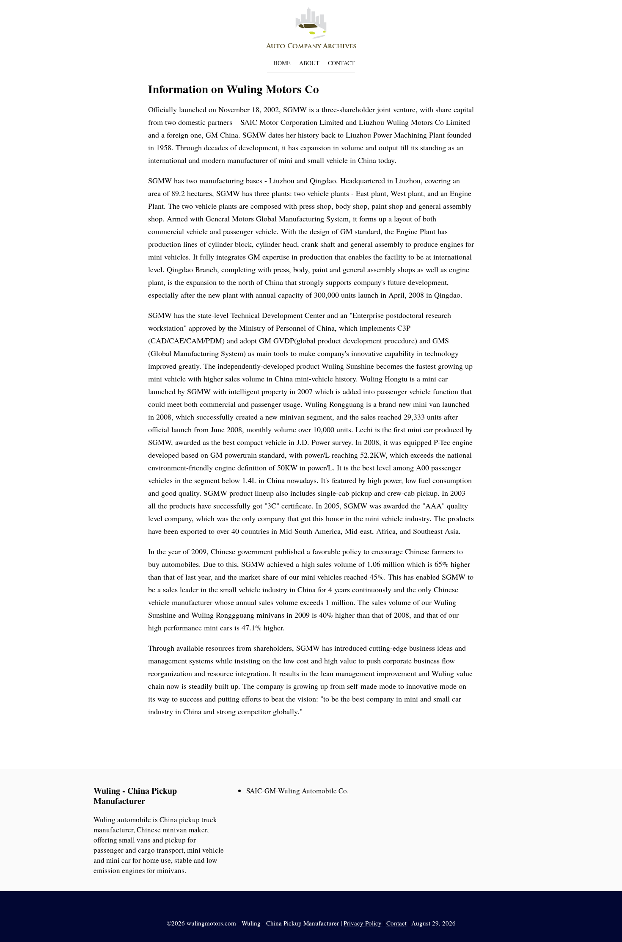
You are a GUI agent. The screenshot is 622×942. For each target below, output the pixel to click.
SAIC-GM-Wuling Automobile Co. (297, 791)
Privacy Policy (363, 923)
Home (282, 63)
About (309, 63)
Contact (341, 63)
